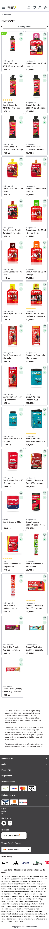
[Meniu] (3, 8)
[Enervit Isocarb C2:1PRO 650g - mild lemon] (36, 503)
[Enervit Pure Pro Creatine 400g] (36, 378)
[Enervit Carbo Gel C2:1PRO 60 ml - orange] (36, 86)
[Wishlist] (34, 7)
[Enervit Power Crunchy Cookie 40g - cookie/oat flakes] (13, 670)
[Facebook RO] (3, 823)
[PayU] (5, 788)
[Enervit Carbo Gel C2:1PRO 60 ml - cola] (13, 86)
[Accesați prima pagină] (11, 7)
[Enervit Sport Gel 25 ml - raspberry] (36, 44)
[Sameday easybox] (23, 802)
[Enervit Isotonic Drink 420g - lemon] (13, 545)
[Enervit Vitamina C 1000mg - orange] (13, 586)
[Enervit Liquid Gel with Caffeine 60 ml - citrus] (13, 211)
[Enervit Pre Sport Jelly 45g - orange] (36, 336)
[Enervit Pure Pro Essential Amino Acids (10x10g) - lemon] (36, 420)
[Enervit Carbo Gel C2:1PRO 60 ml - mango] (13, 128)
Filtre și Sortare (25, 27)
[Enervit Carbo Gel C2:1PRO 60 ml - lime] (36, 128)
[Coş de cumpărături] (46, 7)
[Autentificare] (40, 8)
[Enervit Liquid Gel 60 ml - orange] (36, 169)
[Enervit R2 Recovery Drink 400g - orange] (36, 461)
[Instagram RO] (10, 823)
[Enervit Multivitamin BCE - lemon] (36, 545)
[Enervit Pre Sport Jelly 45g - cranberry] (13, 378)
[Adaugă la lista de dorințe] (21, 34)
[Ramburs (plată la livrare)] (32, 788)
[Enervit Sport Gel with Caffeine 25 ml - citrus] (36, 294)
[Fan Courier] (5, 802)
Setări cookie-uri (3, 811)
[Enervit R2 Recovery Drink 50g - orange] (36, 586)
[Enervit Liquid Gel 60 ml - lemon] (13, 169)
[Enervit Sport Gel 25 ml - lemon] (13, 294)
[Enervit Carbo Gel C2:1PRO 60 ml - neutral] (13, 44)
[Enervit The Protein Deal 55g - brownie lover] (13, 628)
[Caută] (28, 8)
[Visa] (14, 788)
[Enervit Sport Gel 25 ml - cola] (13, 253)
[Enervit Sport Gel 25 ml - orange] (36, 253)
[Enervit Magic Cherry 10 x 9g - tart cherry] (13, 461)
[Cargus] (14, 802)
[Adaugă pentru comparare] (21, 39)
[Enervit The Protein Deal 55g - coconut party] (36, 628)
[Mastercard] (23, 788)
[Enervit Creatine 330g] (13, 503)
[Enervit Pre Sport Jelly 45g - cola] (13, 336)
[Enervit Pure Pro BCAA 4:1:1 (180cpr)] (13, 420)
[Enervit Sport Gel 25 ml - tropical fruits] (36, 211)
